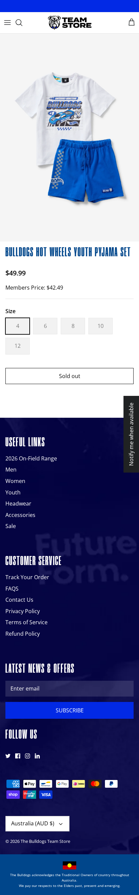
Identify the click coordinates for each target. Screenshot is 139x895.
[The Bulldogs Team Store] (69, 22)
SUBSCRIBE (70, 710)
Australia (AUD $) (32, 823)
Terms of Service (26, 622)
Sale (10, 526)
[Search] (22, 22)
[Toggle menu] (7, 22)
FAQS (12, 588)
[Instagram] (27, 755)
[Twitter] (7, 755)
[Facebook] (17, 755)
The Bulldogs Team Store (45, 841)
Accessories (20, 515)
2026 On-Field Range (31, 458)
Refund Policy (22, 633)
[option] (69, 137)
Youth (13, 492)
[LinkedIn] (37, 755)
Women (15, 481)
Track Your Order (27, 577)
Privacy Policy (22, 611)
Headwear (18, 503)
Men (11, 469)
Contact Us (19, 599)
